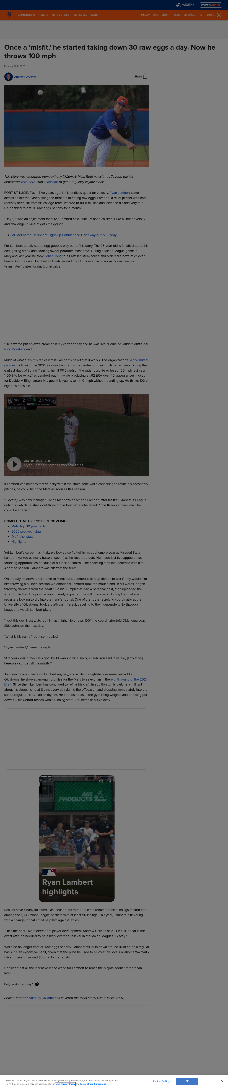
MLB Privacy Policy (65, 1084)
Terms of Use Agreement (93, 1084)
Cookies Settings (161, 1081)
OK (187, 1081)
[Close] (222, 1081)
